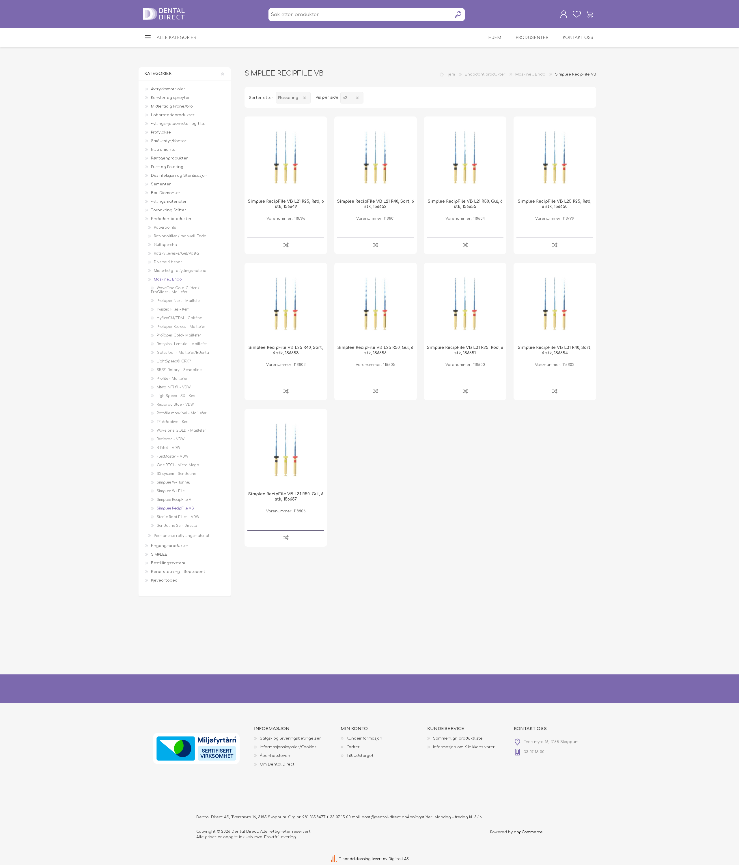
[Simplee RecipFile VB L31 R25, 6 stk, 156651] (465, 304)
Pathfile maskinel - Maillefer (181, 413)
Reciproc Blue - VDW (175, 405)
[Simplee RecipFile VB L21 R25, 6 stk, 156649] (285, 157)
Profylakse (161, 132)
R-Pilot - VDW (168, 448)
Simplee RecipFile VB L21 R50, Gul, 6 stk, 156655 (465, 204)
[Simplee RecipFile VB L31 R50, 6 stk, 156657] (285, 450)
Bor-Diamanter (165, 193)
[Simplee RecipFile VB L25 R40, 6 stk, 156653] (285, 304)
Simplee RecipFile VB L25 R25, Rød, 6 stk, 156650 (554, 204)
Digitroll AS (399, 859)
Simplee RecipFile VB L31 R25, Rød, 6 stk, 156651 (465, 350)
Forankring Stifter (168, 210)
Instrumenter (164, 150)
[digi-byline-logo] (334, 859)
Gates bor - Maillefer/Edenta (183, 353)
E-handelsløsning (355, 859)
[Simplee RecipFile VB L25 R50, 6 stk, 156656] (375, 304)
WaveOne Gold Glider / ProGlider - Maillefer (175, 290)
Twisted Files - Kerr (173, 309)
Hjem (450, 74)
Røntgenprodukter (169, 158)
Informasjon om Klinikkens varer (464, 747)
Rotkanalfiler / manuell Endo (180, 236)
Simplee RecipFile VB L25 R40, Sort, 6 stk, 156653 (286, 350)
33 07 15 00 (340, 817)
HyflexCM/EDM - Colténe (179, 318)
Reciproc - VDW (170, 439)
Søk (458, 14)
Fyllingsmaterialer (169, 202)
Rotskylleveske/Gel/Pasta (176, 253)
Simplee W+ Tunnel (173, 482)
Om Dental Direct (277, 764)
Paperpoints (165, 227)
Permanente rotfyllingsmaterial (181, 536)
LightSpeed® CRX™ (174, 361)
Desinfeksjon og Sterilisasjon (179, 176)
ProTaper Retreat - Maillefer (181, 327)
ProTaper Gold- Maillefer (179, 335)
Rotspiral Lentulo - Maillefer (182, 344)
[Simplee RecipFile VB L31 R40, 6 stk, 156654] (554, 304)
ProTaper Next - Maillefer (179, 301)
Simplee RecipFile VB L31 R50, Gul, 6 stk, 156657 (285, 496)
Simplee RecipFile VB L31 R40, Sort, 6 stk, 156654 (554, 350)
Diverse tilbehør (168, 262)
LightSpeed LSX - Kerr (176, 396)
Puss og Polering (167, 167)
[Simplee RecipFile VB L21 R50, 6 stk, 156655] (465, 157)
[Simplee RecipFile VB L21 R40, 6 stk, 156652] (375, 157)
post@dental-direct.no (384, 817)
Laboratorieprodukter (173, 115)
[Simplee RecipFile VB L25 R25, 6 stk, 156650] (554, 157)
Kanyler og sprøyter (170, 98)
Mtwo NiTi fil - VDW (174, 387)
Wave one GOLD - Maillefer (181, 430)
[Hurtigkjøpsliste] (576, 14)
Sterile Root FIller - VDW (178, 517)
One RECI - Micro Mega (178, 465)
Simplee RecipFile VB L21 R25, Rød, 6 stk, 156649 (286, 204)
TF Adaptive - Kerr (173, 422)
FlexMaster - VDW (172, 456)
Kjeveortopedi (164, 580)
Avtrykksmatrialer (168, 89)
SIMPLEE (159, 554)
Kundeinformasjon (364, 738)
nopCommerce (528, 832)
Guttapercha (165, 245)
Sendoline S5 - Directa (177, 526)
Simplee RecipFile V (174, 500)
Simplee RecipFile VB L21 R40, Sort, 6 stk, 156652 (375, 204)
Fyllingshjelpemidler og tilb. (178, 124)
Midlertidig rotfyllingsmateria (180, 271)
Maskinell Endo (168, 279)
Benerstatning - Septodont (178, 572)
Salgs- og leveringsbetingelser (290, 738)
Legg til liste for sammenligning (286, 244)
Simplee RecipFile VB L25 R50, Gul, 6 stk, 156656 (375, 350)
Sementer (161, 184)
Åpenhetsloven (275, 756)
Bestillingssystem (168, 563)
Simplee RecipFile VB (175, 508)
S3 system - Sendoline (176, 474)
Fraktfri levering (280, 837)
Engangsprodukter (170, 546)
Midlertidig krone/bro (172, 106)
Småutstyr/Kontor (168, 141)
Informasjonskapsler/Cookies (288, 747)
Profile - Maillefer (172, 379)
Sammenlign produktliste (458, 738)
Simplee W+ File (170, 491)
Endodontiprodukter (171, 219)
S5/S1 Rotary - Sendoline (179, 370)
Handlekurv (589, 14)
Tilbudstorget (360, 756)
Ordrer (353, 747)
